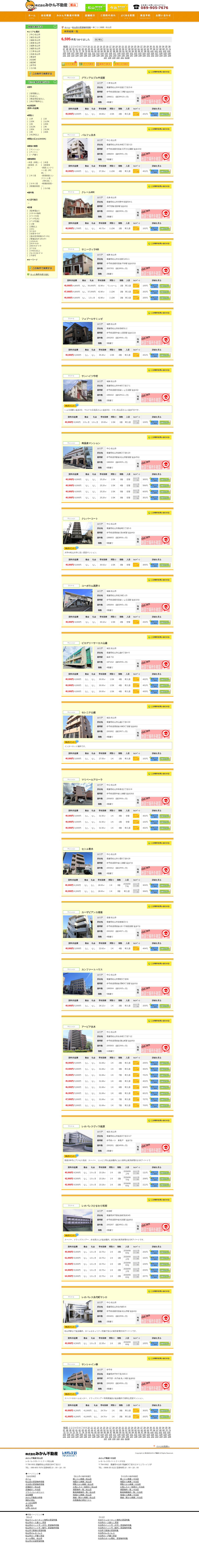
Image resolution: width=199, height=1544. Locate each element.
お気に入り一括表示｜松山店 (85, 1487)
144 (119, 55)
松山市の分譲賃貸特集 (34, 1541)
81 (92, 51)
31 (154, 46)
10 (89, 46)
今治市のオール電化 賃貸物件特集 (113, 1538)
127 (156, 53)
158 (109, 58)
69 (163, 49)
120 (127, 53)
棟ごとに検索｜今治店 (129, 1479)
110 (85, 53)
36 (169, 46)
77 (80, 51)
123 (139, 53)
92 (126, 51)
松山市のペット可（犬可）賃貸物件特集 (42, 1525)
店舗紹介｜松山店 (32, 1487)
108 (77, 53)
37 (64, 49)
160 (118, 58)
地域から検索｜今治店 (129, 1495)
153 (156, 55)
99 (148, 51)
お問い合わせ (31, 1508)
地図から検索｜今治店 (129, 1482)
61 (139, 49)
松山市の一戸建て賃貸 (34, 1536)
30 (151, 46)
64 (148, 49)
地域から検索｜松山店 (82, 1495)
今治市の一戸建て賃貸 (107, 1536)
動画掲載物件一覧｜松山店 (84, 1492)
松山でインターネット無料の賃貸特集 (41, 1520)
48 (98, 49)
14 (101, 46)
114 (102, 53)
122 (135, 53)
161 (122, 58)
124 (144, 53)
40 (73, 49)
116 (110, 53)
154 (161, 55)
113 (98, 53)
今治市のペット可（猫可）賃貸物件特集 (115, 1528)
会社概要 (29, 1495)
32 (157, 46)
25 (135, 46)
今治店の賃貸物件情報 (34, 1484)
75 (74, 51)
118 (118, 53)
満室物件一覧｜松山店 (82, 1489)
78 (83, 51)
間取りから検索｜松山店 (83, 1484)
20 (120, 46)
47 (95, 49)
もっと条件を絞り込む (39, 274)
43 (83, 49)
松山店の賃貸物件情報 (81, 27)
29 (148, 46)
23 (129, 46)
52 (111, 49)
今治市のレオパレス (106, 1533)
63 (145, 49)
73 (67, 51)
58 (129, 49)
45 (89, 49)
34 (163, 46)
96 (139, 51)
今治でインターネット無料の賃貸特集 (114, 1520)
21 (123, 46)
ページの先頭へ (162, 1446)
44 (86, 49)
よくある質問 (31, 1503)
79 (86, 51)
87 (111, 51)
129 (165, 53)
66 (154, 49)
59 (132, 49)
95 (136, 51)
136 (85, 55)
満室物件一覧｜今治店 (129, 1489)
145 (123, 55)
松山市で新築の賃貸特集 (35, 1530)
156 (169, 55)
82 (95, 51)
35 (166, 46)
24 (132, 46)
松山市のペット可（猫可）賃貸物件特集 (42, 1528)
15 (104, 46)
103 (164, 51)
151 (148, 55)
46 (92, 49)
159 (114, 58)
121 (131, 53)
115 (106, 53)
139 (98, 55)
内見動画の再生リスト (82, 1500)
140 (102, 55)
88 (114, 51)
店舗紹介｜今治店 (32, 1489)
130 (169, 53)
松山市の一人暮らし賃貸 (35, 1522)
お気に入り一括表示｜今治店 (132, 1487)
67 (157, 49)
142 (110, 55)
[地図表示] (155, 103)
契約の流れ (30, 1500)
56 (123, 49)
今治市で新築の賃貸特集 (108, 1530)
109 (81, 53)
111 (89, 53)
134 (77, 55)
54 (117, 49)
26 (138, 46)
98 (145, 51)
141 (106, 55)
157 (105, 58)
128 (160, 53)
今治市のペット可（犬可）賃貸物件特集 (115, 1525)
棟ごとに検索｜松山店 (82, 1479)
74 (70, 51)
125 (148, 53)
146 (127, 55)
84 (102, 51)
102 (160, 51)
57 (126, 49)
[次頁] (127, 58)
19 (117, 46)
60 (135, 49)
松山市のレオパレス (33, 1533)
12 (95, 46)
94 (133, 51)
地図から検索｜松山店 (82, 1482)
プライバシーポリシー (34, 1492)
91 (123, 51)
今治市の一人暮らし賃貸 (108, 1522)
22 (126, 46)
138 (93, 55)
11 (92, 46)
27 (141, 46)
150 (144, 55)
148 (135, 55)
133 (72, 55)
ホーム (67, 27)
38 (67, 49)
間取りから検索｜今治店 (130, 1484)
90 (120, 51)
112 (93, 53)
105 (64, 53)
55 (120, 49)
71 (170, 49)
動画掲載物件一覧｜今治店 (131, 1492)
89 (117, 51)
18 (113, 46)
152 (152, 55)
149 (140, 55)
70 (167, 49)
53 (114, 49)
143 (114, 55)
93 (130, 51)
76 (77, 51)
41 (76, 49)
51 (107, 49)
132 (68, 55)
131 (64, 55)
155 (165, 55)
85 (105, 51)
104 (168, 51)
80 (89, 51)
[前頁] (65, 46)
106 (68, 53)
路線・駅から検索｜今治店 (131, 1497)
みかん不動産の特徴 (33, 1497)
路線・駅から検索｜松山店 (84, 1497)
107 (72, 53)
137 (89, 55)
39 (70, 49)
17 (110, 46)
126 (152, 53)
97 (142, 51)
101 (156, 51)
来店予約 (29, 1505)
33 (160, 46)
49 (101, 49)
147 (131, 55)
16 (107, 46)
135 (81, 55)
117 (114, 53)
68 (160, 49)
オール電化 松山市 (33, 1538)
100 (152, 51)
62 (142, 49)
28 (144, 46)
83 (98, 51)
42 (80, 49)
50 (104, 49)
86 (108, 51)
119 (123, 53)
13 (98, 46)
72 (64, 51)
